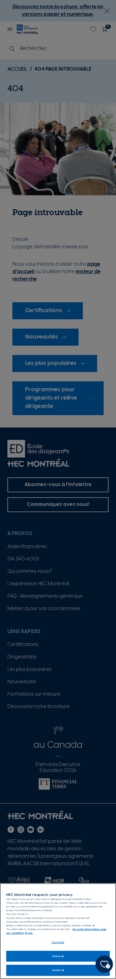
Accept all (58, 970)
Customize (58, 942)
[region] (58, 931)
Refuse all (58, 956)
